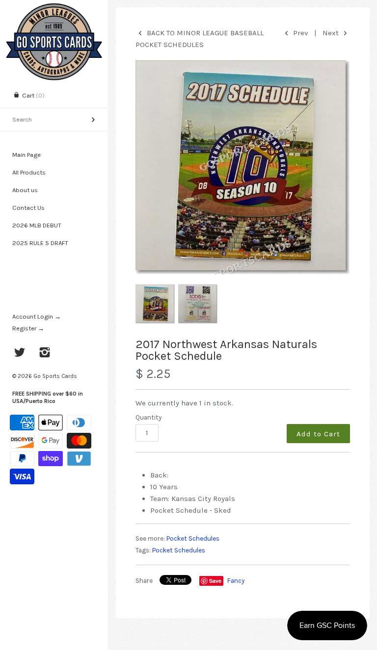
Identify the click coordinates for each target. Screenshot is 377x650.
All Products (29, 172)
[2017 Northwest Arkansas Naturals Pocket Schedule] (242, 167)
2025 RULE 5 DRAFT (40, 243)
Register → (28, 328)
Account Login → (36, 316)
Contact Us (28, 207)
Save (215, 580)
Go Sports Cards (55, 376)
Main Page (26, 154)
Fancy (235, 580)
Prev (299, 32)
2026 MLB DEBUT (36, 225)
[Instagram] (45, 353)
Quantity (148, 417)
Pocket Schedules (192, 538)
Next (332, 32)
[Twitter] (19, 353)
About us (25, 190)
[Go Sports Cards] (54, 8)
